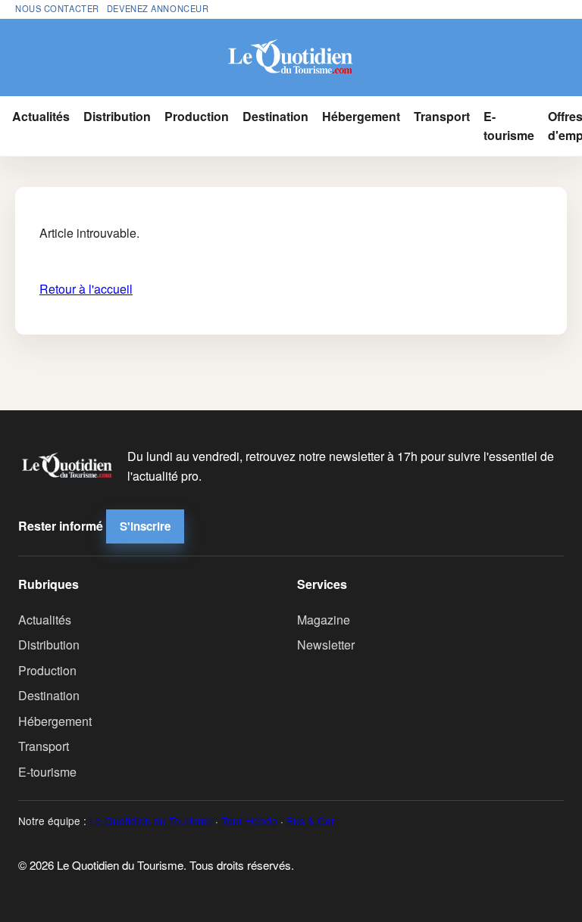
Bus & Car (310, 820)
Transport (442, 116)
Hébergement (361, 116)
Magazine (323, 619)
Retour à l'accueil (86, 288)
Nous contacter (57, 8)
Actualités (41, 116)
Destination (275, 116)
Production (196, 116)
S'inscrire (145, 526)
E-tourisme (508, 126)
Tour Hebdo (249, 820)
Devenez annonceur (158, 8)
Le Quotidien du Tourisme (150, 820)
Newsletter (326, 644)
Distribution (117, 116)
